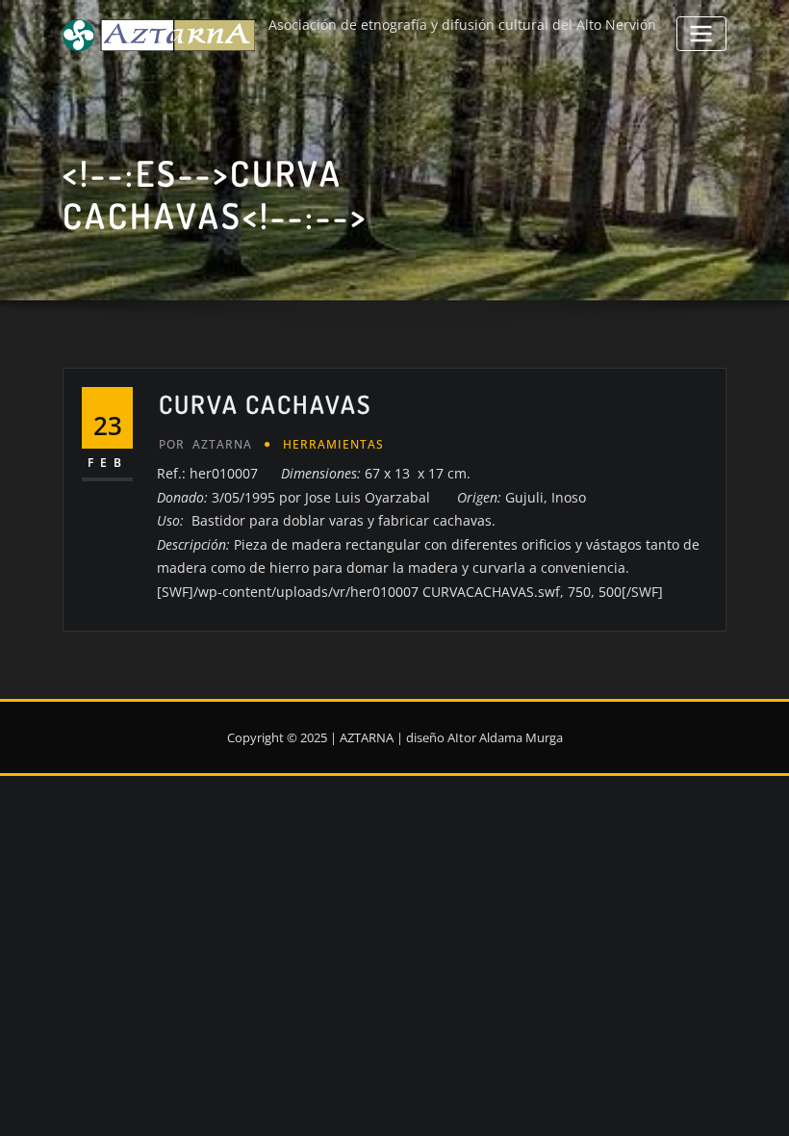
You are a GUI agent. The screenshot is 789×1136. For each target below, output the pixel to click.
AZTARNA (205, 444)
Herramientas (333, 444)
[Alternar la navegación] (701, 33)
